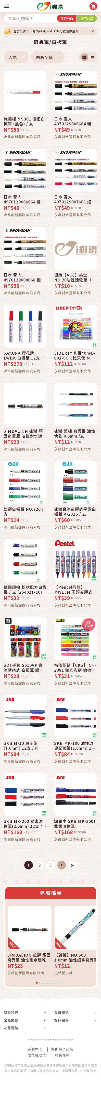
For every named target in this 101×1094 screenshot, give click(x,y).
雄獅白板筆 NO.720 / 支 (24, 511)
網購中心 (35, 1049)
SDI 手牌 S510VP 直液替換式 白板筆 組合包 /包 (24, 667)
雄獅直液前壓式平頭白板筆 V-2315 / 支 (75, 511)
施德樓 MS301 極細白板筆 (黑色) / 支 (24, 121)
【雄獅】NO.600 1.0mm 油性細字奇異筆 (76, 957)
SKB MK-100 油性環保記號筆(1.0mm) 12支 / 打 (74, 745)
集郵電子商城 (62, 1049)
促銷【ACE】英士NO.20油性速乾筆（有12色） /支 (75, 277)
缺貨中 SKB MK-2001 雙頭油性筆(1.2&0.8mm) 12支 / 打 (75, 823)
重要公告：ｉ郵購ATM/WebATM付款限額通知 (46, 31)
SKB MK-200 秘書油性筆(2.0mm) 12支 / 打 (23, 823)
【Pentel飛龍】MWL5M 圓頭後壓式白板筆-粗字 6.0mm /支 (75, 589)
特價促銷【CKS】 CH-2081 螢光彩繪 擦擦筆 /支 (75, 667)
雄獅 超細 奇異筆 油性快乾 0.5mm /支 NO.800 (74, 433)
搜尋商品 (66, 18)
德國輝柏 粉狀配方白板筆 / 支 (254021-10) (25, 589)
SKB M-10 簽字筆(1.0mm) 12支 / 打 (21, 745)
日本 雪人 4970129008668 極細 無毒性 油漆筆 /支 (24, 277)
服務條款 (62, 1055)
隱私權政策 (37, 1055)
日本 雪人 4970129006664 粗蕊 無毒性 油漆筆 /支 (24, 199)
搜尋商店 (87, 18)
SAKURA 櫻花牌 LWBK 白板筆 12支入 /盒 (24, 355)
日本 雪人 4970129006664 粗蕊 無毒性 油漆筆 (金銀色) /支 (75, 121)
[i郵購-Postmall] (50, 6)
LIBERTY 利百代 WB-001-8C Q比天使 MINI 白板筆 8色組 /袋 (75, 355)
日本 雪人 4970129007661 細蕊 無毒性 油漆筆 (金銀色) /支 (75, 199)
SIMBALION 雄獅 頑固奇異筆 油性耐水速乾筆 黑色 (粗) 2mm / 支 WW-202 (25, 433)
